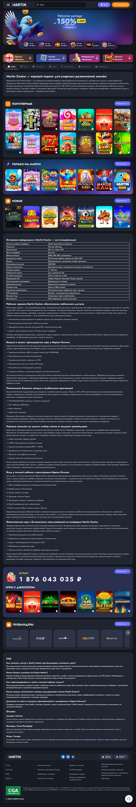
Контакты (20, 769)
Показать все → (122, 103)
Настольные (86, 66)
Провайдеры (103, 66)
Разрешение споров (83, 774)
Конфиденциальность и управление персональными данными (115, 774)
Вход (106, 5)
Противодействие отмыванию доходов (115, 765)
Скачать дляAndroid (122, 756)
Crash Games (69, 66)
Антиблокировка (83, 769)
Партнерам (115, 778)
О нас (20, 765)
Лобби (13, 66)
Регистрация (122, 5)
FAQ (20, 774)
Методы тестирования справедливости (83, 778)
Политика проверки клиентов (115, 769)
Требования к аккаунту (52, 774)
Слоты (25, 66)
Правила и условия (83, 765)
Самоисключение (52, 765)
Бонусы (20, 778)
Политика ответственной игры (52, 769)
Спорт (54, 66)
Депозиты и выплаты (52, 778)
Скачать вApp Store (108, 756)
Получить (69, 27)
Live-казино (40, 66)
